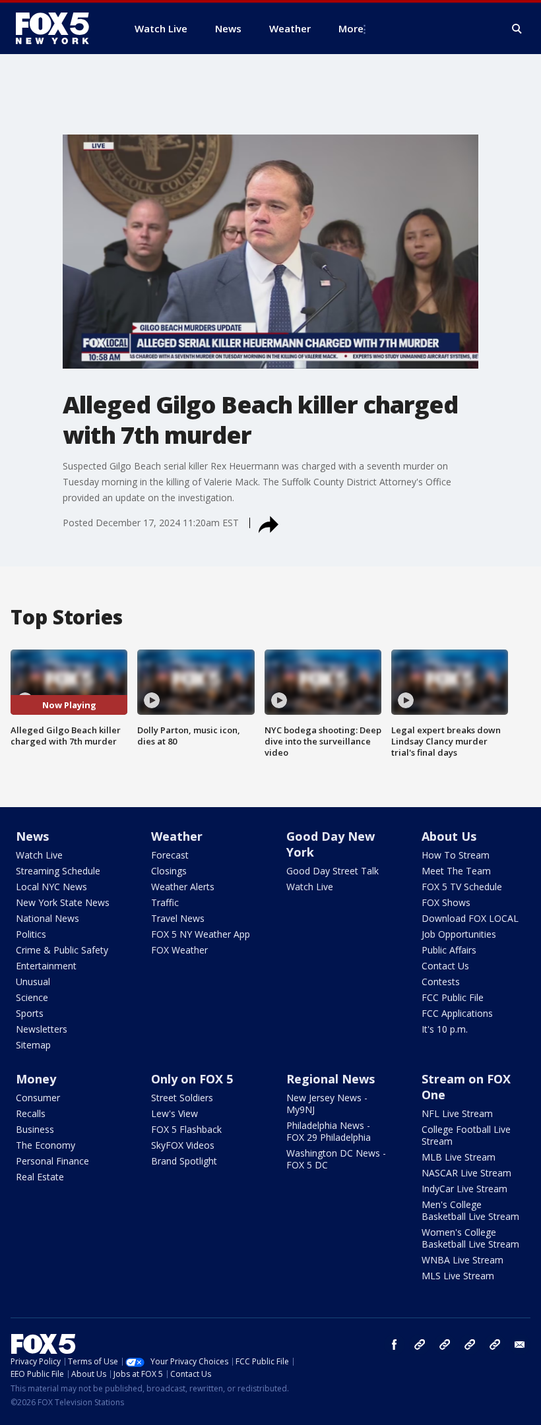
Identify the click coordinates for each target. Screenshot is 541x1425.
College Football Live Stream (466, 1135)
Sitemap (33, 1045)
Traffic (165, 902)
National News (47, 918)
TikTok (444, 1344)
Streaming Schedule (58, 870)
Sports (30, 1013)
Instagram (419, 1344)
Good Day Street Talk (332, 870)
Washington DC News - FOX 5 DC (336, 1159)
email (519, 1344)
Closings (169, 870)
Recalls (31, 1113)
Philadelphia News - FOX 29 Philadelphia (328, 1131)
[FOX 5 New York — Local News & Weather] (59, 28)
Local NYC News (51, 886)
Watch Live (39, 855)
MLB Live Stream (458, 1157)
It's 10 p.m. (445, 1029)
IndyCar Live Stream (464, 1188)
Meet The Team (456, 870)
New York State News (63, 902)
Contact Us (445, 965)
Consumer (38, 1097)
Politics (31, 934)
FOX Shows (446, 902)
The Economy (45, 1145)
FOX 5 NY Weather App (200, 934)
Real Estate (40, 1176)
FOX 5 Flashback (186, 1129)
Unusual (33, 981)
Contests (441, 981)
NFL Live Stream (457, 1113)
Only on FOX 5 (192, 1079)
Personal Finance (52, 1161)
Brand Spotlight (184, 1161)
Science (32, 997)
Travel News (178, 918)
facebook (394, 1344)
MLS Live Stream (458, 1275)
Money (36, 1079)
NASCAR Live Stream (466, 1173)
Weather (177, 836)
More (351, 28)
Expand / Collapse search (517, 29)
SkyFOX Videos (182, 1145)
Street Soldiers (182, 1097)
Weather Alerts (182, 886)
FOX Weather (179, 950)
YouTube (469, 1344)
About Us (449, 836)
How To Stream (456, 855)
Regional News (330, 1079)
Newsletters (41, 1029)
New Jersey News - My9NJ (326, 1103)
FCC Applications (457, 1013)
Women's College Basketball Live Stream (470, 1238)
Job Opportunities (459, 934)
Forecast (170, 855)
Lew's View (174, 1113)
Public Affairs (449, 950)
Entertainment (46, 965)
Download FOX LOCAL (470, 918)
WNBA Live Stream (462, 1260)
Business (35, 1129)
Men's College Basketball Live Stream (470, 1210)
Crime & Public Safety (62, 950)
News (32, 836)
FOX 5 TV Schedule (462, 886)
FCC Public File (453, 997)
